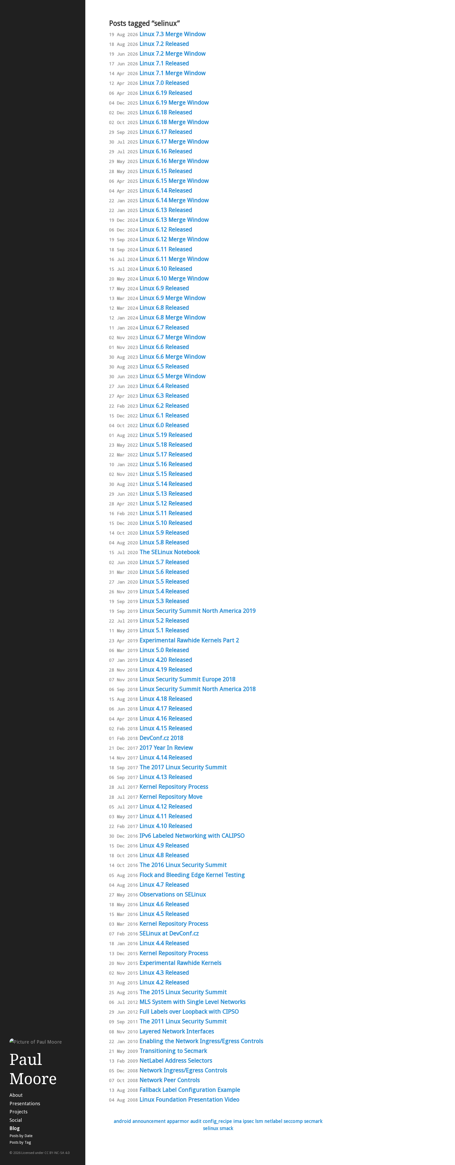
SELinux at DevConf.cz (169, 933)
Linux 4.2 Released (164, 982)
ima (237, 1121)
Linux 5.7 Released (164, 562)
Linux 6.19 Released (166, 92)
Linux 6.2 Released (164, 405)
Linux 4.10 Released (166, 825)
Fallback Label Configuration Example (190, 1089)
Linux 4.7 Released (164, 884)
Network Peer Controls (170, 1080)
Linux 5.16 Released (166, 464)
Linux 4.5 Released (164, 913)
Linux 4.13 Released (166, 776)
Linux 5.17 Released (166, 454)
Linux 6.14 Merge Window (174, 200)
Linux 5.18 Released (166, 444)
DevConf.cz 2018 (161, 737)
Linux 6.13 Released (166, 209)
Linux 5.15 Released (166, 473)
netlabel (273, 1121)
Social (15, 1120)
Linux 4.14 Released (166, 757)
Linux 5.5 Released (164, 581)
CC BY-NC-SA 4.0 (57, 1153)
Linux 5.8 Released (164, 542)
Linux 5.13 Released (166, 493)
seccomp (293, 1121)
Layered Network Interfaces (177, 1031)
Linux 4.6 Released (164, 904)
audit (195, 1121)
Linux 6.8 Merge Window (173, 317)
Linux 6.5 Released (164, 366)
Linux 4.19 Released (166, 669)
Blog (14, 1128)
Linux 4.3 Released (164, 972)
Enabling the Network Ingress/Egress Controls (201, 1041)
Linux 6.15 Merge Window (174, 180)
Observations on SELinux (173, 894)
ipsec (248, 1121)
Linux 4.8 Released (164, 855)
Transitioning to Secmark (173, 1050)
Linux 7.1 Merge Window (173, 73)
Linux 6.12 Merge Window (174, 239)
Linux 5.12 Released (166, 503)
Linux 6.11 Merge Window (174, 258)
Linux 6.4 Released (164, 385)
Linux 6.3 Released (164, 395)
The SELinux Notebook (170, 552)
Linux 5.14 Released (166, 483)
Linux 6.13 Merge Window (174, 219)
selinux (210, 1128)
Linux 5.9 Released (164, 532)
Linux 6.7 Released (164, 327)
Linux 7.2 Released (164, 43)
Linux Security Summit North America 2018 (198, 688)
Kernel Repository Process (174, 786)
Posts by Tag (20, 1142)
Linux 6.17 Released (166, 131)
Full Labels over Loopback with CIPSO (189, 1011)
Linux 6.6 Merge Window (173, 356)
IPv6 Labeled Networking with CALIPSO (192, 835)
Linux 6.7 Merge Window (173, 337)
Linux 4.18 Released (166, 698)
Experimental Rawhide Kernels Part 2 (189, 640)
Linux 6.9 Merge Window (173, 297)
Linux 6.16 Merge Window (174, 160)
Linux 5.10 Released (166, 522)
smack (226, 1128)
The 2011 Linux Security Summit (183, 1021)
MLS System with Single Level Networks (193, 1001)
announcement (149, 1121)
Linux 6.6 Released (164, 346)
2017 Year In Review (166, 747)
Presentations (24, 1103)
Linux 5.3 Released (164, 601)
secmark (313, 1121)
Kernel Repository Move (171, 796)
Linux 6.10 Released (166, 268)
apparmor (178, 1121)
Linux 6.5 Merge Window (173, 376)
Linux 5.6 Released (164, 571)
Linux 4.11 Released (166, 816)
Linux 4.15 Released (166, 728)
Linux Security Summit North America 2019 (198, 610)
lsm (259, 1121)
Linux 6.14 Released (166, 190)
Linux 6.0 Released (164, 425)
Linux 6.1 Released (164, 415)
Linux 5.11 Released (166, 513)
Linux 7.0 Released (164, 82)
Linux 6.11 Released (166, 249)
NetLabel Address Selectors (176, 1060)
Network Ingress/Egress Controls (183, 1070)
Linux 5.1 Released (164, 630)
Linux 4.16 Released (166, 718)
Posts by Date (20, 1136)
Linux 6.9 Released (164, 288)
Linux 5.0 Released (164, 649)
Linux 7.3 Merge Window (173, 34)
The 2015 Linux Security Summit (183, 992)
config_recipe (217, 1121)
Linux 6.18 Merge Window (174, 122)
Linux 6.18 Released (166, 112)
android (122, 1121)
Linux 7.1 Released (164, 63)
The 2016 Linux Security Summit (183, 864)
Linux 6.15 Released (166, 170)
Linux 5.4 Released (164, 591)
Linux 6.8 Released (164, 307)
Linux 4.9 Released (164, 845)
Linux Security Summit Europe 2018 (187, 679)
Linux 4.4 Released (164, 943)
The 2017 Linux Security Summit (183, 767)
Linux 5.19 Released (166, 434)
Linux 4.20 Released (166, 659)
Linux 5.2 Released (164, 620)
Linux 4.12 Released (166, 806)
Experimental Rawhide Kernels (180, 962)
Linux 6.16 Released (166, 151)
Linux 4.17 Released (166, 708)
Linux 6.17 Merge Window (174, 141)
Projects (18, 1111)
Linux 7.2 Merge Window (173, 53)
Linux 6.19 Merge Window (174, 102)
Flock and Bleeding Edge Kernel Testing (192, 874)
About (16, 1095)
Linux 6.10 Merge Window (174, 278)
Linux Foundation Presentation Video (189, 1099)
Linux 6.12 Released (166, 229)
